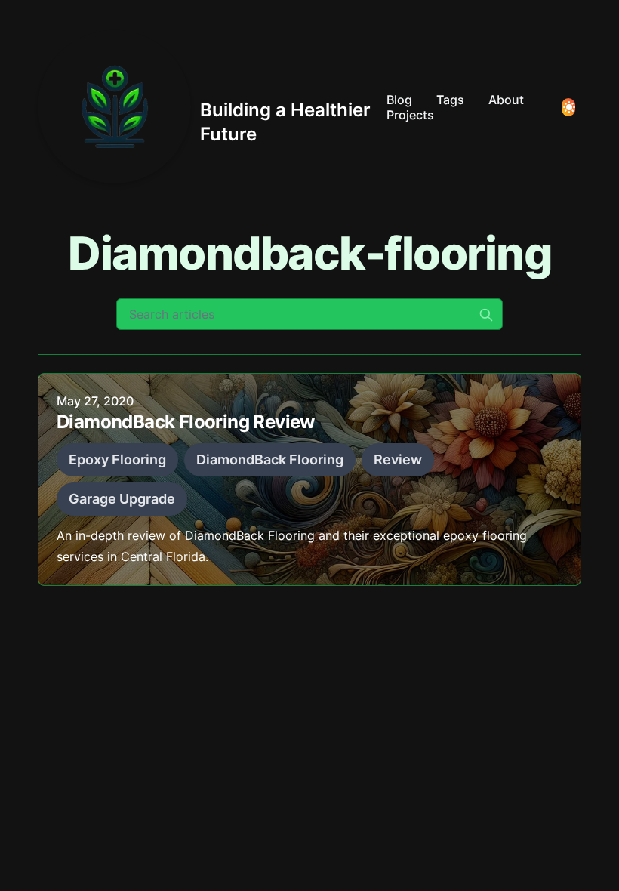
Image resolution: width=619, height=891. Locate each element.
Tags (450, 99)
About (506, 99)
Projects (410, 114)
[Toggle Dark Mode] (568, 107)
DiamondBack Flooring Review (186, 422)
